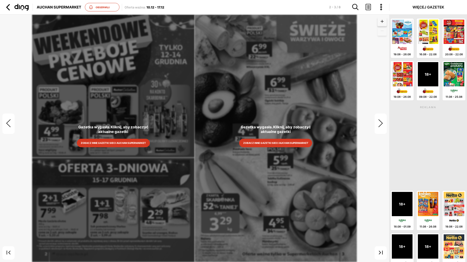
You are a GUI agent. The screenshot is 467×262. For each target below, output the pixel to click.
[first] (8, 253)
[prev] (8, 123)
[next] (381, 123)
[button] (17, 7)
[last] (381, 253)
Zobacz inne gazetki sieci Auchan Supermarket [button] (113, 142)
